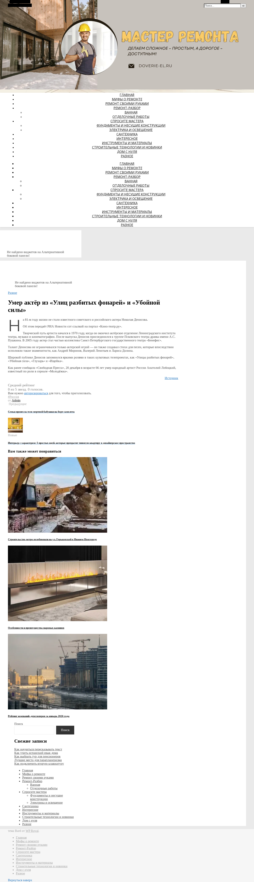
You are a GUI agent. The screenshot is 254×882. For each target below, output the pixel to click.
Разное (127, 156)
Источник (171, 378)
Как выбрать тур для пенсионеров (37, 756)
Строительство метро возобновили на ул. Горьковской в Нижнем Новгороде (52, 539)
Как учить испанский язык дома (36, 753)
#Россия (13, 396)
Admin (16, 400)
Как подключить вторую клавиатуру (39, 763)
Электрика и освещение (131, 130)
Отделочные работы (131, 117)
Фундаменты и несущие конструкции (131, 125)
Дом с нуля (127, 152)
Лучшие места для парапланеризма (38, 760)
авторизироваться (36, 393)
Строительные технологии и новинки (127, 147)
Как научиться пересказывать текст (38, 749)
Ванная (131, 112)
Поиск (18, 724)
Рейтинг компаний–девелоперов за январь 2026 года (38, 716)
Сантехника (127, 134)
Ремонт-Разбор (127, 108)
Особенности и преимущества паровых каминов (36, 627)
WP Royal (32, 830)
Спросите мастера (127, 121)
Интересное (127, 138)
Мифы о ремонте (127, 99)
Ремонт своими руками (127, 103)
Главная (127, 95)
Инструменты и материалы (127, 143)
